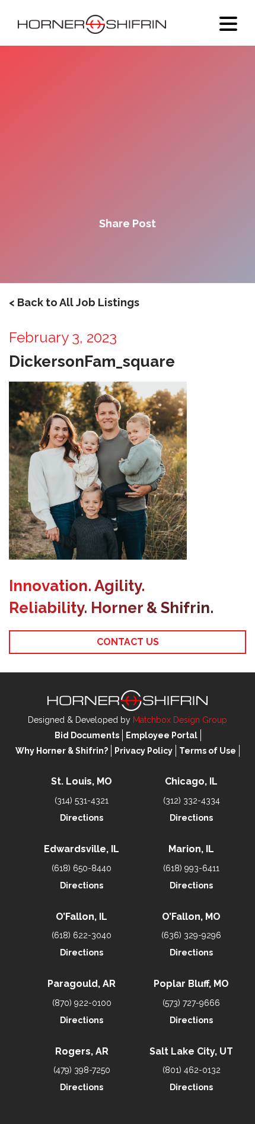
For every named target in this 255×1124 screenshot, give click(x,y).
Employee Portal (161, 735)
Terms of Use (207, 750)
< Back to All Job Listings (74, 302)
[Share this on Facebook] (87, 254)
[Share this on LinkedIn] (167, 254)
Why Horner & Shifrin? (61, 750)
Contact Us (128, 641)
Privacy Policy (143, 750)
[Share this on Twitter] (127, 254)
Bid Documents (87, 735)
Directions (81, 818)
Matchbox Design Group (180, 720)
